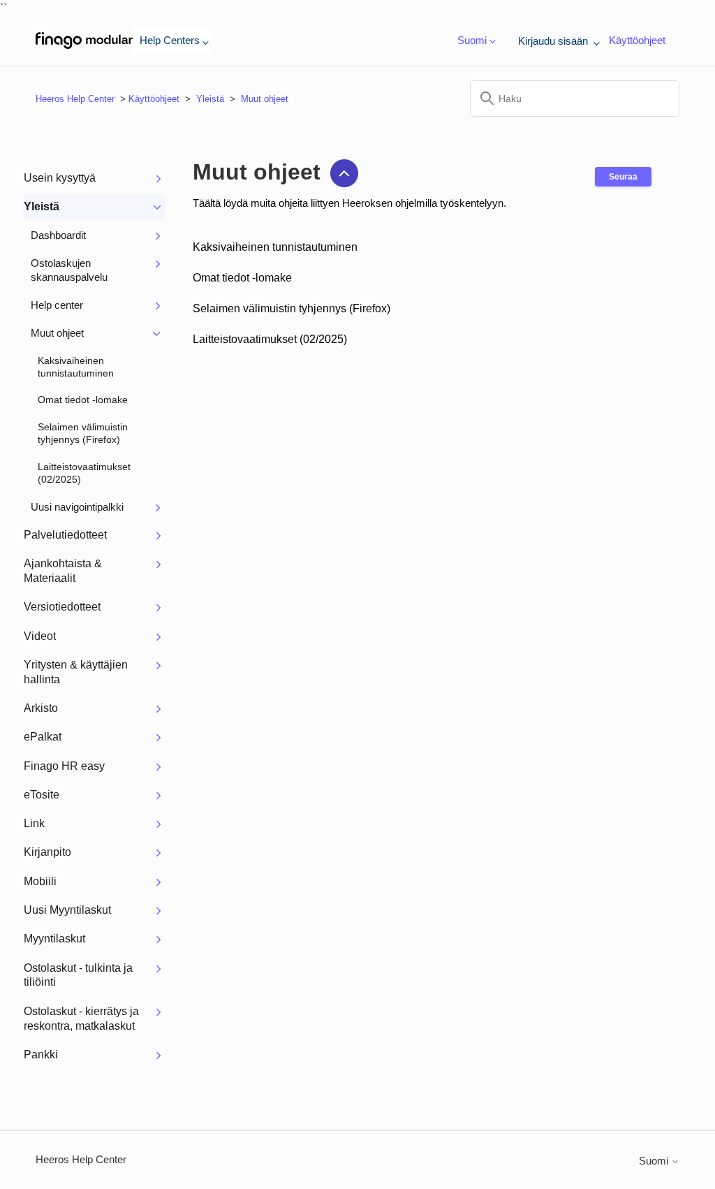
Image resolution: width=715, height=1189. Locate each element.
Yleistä (210, 99)
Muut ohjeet (264, 99)
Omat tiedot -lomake (242, 278)
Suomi (655, 1161)
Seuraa (623, 177)
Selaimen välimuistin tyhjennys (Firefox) (291, 308)
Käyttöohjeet (637, 40)
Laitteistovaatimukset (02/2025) (270, 339)
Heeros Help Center (75, 99)
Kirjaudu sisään (554, 41)
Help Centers (170, 40)
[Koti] (84, 40)
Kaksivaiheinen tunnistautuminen (275, 247)
